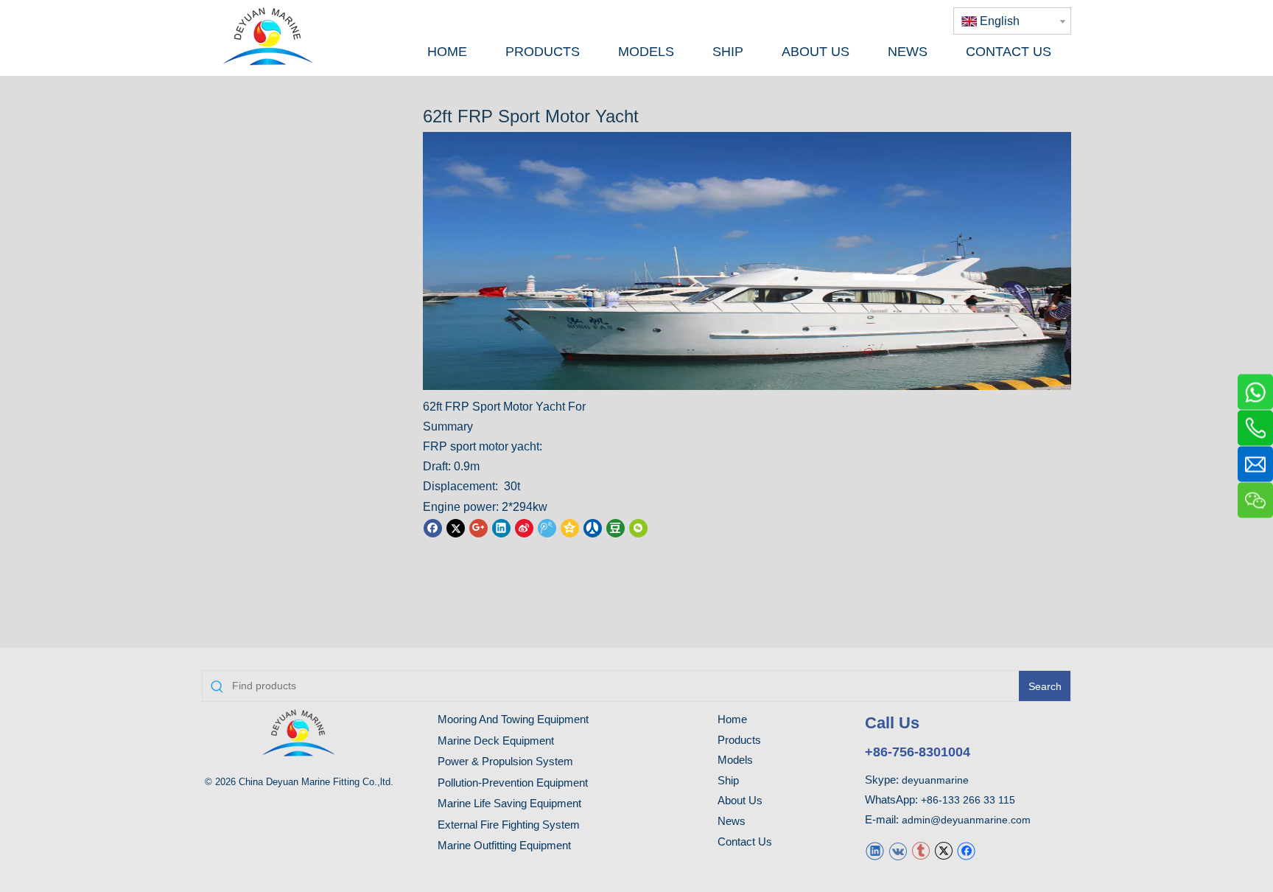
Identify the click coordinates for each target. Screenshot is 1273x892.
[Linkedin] (501, 527)
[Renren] (592, 527)
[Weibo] (524, 527)
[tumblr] (920, 850)
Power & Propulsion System (505, 761)
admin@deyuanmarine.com (966, 820)
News (732, 821)
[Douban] (615, 527)
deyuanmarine (935, 780)
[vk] (897, 850)
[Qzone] (570, 527)
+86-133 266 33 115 (968, 800)
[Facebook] (433, 527)
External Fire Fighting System (509, 824)
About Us (740, 800)
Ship (728, 780)
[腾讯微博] (547, 527)
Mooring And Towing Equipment (513, 719)
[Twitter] (455, 527)
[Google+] (478, 527)
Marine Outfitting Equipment (504, 845)
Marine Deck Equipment (496, 740)
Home (732, 719)
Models (735, 759)
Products (739, 740)
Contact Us (745, 841)
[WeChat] (638, 527)
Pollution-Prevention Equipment (513, 782)
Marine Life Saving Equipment (509, 803)
